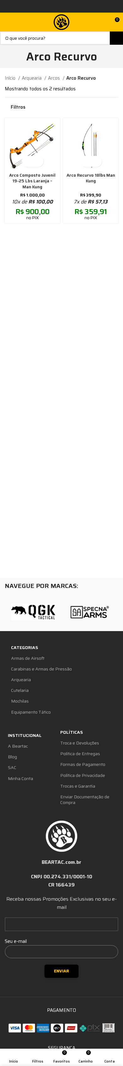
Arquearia (32, 78)
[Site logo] (61, 22)
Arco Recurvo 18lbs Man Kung (91, 178)
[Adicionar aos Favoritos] (38, 161)
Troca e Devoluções (79, 742)
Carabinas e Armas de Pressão (41, 668)
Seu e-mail (16, 941)
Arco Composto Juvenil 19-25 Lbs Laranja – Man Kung (32, 181)
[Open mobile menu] (7, 22)
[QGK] (33, 612)
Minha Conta (20, 778)
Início (11, 78)
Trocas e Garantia (77, 786)
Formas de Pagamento (82, 764)
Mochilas (20, 701)
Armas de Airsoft (27, 658)
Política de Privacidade (82, 775)
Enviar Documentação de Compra (84, 799)
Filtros (18, 107)
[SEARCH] (116, 38)
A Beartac (18, 746)
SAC (12, 767)
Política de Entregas (80, 753)
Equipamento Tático (31, 712)
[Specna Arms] (90, 612)
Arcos (54, 78)
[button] (26, 161)
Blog (12, 756)
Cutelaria (20, 690)
